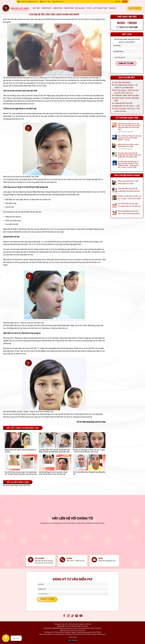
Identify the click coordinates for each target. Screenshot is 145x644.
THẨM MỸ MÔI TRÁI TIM (123, 103)
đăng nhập (14, 485)
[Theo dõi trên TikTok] (72, 616)
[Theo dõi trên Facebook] (64, 616)
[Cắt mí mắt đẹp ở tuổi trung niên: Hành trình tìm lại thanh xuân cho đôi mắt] (114, 212)
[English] (123, 1)
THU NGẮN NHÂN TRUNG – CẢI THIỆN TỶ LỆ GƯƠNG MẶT (126, 86)
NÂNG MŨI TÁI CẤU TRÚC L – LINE (126, 106)
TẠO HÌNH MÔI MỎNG (122, 82)
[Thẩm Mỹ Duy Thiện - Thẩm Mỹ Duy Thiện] (15, 8)
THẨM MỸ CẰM (69, 8)
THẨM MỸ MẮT (46, 8)
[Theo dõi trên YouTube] (81, 616)
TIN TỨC (89, 8)
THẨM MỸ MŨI (57, 8)
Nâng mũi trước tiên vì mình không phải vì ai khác (128, 145)
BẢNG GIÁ (112, 8)
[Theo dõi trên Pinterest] (76, 616)
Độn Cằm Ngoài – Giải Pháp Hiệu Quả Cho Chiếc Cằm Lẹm (126, 91)
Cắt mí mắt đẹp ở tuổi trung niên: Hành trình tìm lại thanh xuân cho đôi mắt (129, 212)
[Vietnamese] (126, 1)
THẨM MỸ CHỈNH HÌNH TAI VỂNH (126, 95)
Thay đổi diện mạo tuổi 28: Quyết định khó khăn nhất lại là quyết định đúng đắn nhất (129, 155)
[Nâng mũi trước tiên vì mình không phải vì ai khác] (114, 182)
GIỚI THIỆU (36, 8)
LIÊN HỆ (117, 1)
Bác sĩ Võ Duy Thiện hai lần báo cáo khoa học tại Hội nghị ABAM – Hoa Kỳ (129, 138)
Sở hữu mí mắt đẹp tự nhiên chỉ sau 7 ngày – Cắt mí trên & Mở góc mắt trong (129, 197)
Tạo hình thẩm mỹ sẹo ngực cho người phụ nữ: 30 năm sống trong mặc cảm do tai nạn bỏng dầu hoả (129, 205)
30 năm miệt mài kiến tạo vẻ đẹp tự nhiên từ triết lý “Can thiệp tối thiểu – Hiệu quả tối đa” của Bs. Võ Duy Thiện (128, 164)
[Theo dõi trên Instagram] (68, 616)
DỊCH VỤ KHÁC (80, 8)
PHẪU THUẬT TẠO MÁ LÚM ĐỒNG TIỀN (126, 99)
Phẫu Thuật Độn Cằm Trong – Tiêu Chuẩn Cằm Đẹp (127, 110)
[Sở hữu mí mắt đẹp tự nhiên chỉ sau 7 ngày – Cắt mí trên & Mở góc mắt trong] (114, 197)
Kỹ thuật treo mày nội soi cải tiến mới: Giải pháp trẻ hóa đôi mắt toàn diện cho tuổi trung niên (129, 126)
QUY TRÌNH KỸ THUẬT (100, 8)
